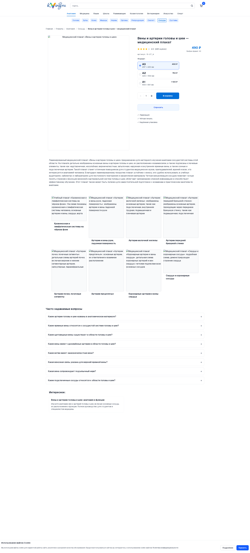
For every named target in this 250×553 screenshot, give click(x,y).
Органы (124, 20)
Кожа (94, 20)
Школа (106, 13)
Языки (96, 13)
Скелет (151, 20)
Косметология (136, 13)
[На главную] (56, 5)
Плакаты (59, 29)
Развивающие (119, 13)
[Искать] (192, 6)
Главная (49, 29)
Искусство (168, 13)
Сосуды (162, 20)
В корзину (168, 96)
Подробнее (228, 548)
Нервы (114, 20)
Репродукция (138, 20)
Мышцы (103, 20)
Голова (76, 20)
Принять (243, 548)
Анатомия (71, 13)
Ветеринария (153, 13)
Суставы (173, 20)
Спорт (180, 13)
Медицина (84, 13)
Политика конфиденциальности (165, 548)
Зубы (85, 20)
